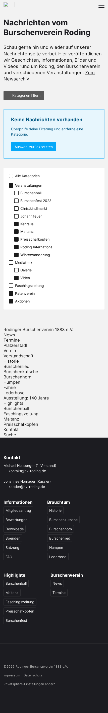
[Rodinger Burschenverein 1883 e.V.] (9, 6)
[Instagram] (16, 656)
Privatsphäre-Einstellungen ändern (29, 684)
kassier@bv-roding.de (27, 486)
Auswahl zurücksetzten (34, 147)
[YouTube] (36, 656)
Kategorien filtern (26, 95)
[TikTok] (26, 656)
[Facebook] (7, 656)
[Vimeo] (45, 656)
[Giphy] (55, 656)
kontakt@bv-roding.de (27, 471)
